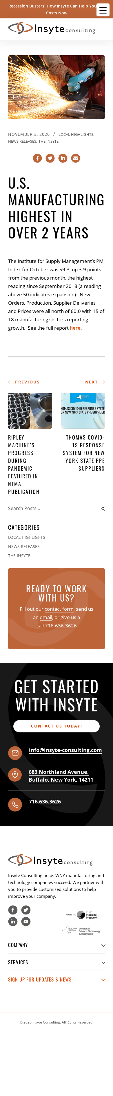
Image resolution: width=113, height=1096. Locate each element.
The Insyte (49, 141)
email (46, 617)
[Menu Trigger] (103, 9)
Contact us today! (56, 726)
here (75, 327)
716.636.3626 (61, 625)
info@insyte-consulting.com (65, 749)
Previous (26, 382)
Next (92, 382)
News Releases (22, 141)
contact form (59, 609)
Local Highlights (76, 134)
